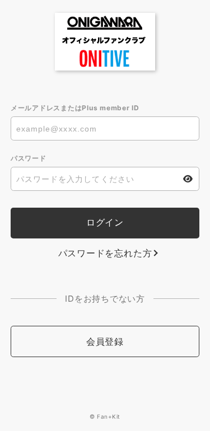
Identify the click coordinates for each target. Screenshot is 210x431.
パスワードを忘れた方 (105, 253)
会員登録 (105, 341)
